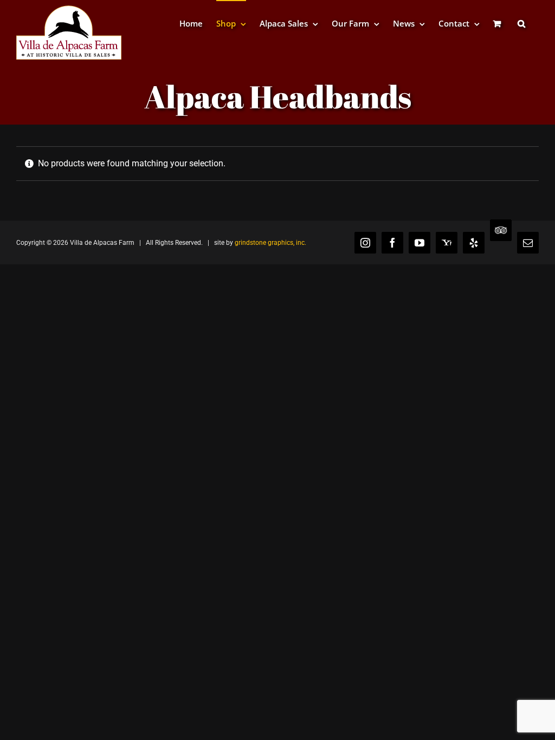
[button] (521, 23)
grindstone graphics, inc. (270, 242)
